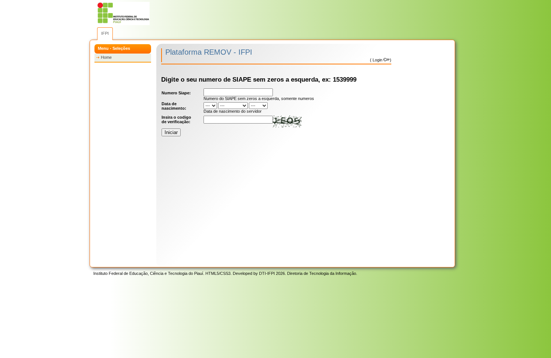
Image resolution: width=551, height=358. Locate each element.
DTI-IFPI (267, 273)
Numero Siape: (176, 93)
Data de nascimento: (174, 105)
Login (377, 60)
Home (106, 57)
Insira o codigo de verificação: (176, 119)
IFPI (105, 33)
